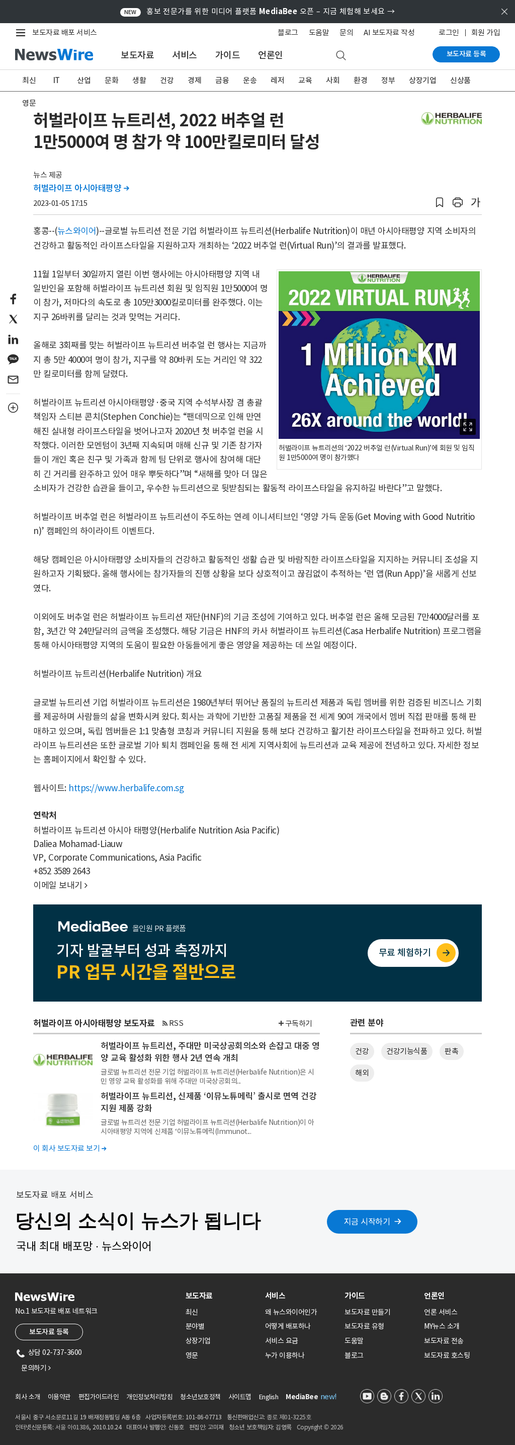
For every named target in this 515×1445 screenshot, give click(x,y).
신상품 (460, 80)
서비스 (184, 55)
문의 (346, 32)
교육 (305, 80)
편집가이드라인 (98, 1397)
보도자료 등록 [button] (49, 1331)
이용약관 (59, 1397)
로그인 (449, 32)
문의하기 (35, 1368)
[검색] (341, 55)
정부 (388, 80)
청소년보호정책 (200, 1397)
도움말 (319, 32)
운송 (249, 80)
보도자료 (137, 55)
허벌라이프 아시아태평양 (81, 188)
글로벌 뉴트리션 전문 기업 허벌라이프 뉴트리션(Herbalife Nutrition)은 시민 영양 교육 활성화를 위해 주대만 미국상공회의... (207, 1077)
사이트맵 (239, 1397)
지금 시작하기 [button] (367, 1221)
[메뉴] (22, 32)
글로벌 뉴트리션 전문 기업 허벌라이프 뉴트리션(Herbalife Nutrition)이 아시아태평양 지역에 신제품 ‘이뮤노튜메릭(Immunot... (207, 1127)
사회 (332, 80)
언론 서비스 (440, 1312)
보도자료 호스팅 (447, 1355)
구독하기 (298, 1023)
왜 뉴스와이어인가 (291, 1312)
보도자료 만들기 (367, 1312)
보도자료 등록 (466, 53)
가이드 (227, 55)
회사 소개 (27, 1397)
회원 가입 (485, 32)
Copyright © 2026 (320, 1427)
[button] (440, 202)
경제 (194, 80)
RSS (176, 1023)
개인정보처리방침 (149, 1397)
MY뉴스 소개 (442, 1326)
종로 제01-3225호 (289, 1417)
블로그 (288, 32)
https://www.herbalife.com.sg (126, 788)
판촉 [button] (451, 1051)
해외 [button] (362, 1073)
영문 (29, 103)
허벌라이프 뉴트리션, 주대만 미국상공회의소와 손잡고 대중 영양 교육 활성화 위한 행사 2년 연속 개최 (210, 1051)
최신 (29, 80)
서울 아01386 (72, 1427)
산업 (84, 80)
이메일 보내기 (60, 885)
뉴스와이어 (77, 231)
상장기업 (422, 80)
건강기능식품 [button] (406, 1051)
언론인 (270, 55)
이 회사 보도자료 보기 (69, 1148)
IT (56, 80)
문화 (111, 80)
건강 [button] (362, 1051)
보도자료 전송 (444, 1340)
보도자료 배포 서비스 (64, 32)
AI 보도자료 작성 (389, 32)
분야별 (195, 1326)
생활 (139, 80)
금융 (222, 80)
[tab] (221, 1295)
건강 (167, 80)
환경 (360, 80)
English (269, 1397)
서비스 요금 (281, 1340)
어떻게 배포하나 (288, 1326)
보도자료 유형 (364, 1326)
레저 (277, 80)
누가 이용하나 (285, 1355)
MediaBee (302, 1397)
